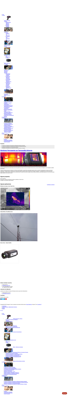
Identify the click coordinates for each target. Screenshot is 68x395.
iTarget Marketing (29, 304)
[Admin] (3, 308)
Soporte (3, 307)
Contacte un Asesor (50, 184)
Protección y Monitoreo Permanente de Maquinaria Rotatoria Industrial (13, 145)
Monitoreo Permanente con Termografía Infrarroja (10, 147)
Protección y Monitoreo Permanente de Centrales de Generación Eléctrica (14, 146)
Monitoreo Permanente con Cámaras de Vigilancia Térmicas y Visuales (13, 148)
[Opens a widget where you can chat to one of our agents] (64, 393)
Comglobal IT (39, 304)
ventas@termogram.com (6, 285)
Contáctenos (4, 306)
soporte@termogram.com (6, 293)
